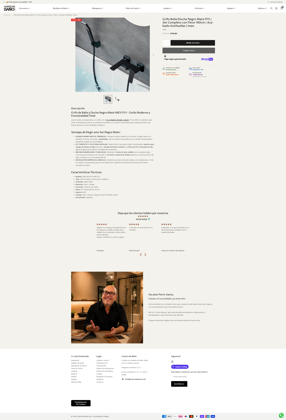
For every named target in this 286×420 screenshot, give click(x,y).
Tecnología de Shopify (101, 416)
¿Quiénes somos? (102, 360)
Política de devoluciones (105, 368)
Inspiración (75, 360)
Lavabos (166, 8)
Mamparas (96, 8)
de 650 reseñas (141, 219)
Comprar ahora (188, 50)
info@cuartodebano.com (135, 379)
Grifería (73, 376)
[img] (143, 216)
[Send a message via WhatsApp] (281, 415)
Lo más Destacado (80, 356)
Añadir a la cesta (192, 43)
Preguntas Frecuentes (104, 376)
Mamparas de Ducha (78, 366)
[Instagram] (172, 362)
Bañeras (261, 8)
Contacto (99, 382)
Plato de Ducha (132, 8)
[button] (169, 41)
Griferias (198, 8)
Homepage (7, 15)
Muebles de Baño (60, 8)
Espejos (230, 8)
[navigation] (108, 99)
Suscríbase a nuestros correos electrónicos (189, 372)
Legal (98, 356)
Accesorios (23, 8)
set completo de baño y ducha (117, 120)
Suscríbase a (179, 384)
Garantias (99, 379)
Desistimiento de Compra (81, 403)
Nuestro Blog (76, 382)
